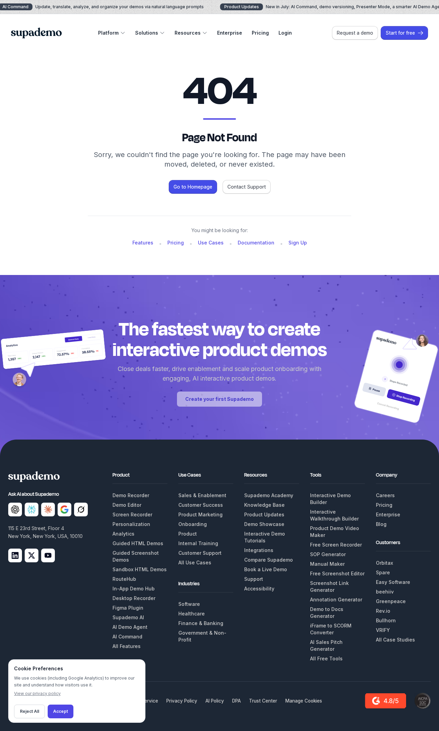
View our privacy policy (37, 693)
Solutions (146, 33)
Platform (108, 33)
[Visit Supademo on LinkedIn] (15, 555)
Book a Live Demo (265, 569)
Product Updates (264, 514)
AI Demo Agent (129, 627)
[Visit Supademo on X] (31, 555)
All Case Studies (395, 640)
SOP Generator (328, 554)
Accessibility (259, 588)
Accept (60, 711)
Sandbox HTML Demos (139, 569)
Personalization (131, 524)
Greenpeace (391, 601)
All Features (126, 646)
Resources (188, 33)
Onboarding (192, 524)
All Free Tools (326, 658)
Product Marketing (200, 514)
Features (142, 242)
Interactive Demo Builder (330, 498)
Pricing (260, 33)
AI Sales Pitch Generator (326, 645)
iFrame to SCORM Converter (331, 629)
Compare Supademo (268, 560)
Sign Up (297, 242)
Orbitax (384, 563)
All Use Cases (194, 562)
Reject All (29, 711)
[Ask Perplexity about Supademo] (31, 509)
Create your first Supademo (219, 399)
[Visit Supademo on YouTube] (48, 555)
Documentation (256, 242)
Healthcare (191, 613)
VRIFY (383, 630)
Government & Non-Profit (202, 636)
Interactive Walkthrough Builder (334, 515)
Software (189, 604)
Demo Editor (126, 505)
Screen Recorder (132, 514)
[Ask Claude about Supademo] (48, 509)
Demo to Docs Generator (326, 612)
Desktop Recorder (133, 598)
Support (253, 579)
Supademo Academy (268, 495)
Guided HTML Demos (137, 543)
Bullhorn (386, 620)
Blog (381, 524)
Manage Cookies (303, 701)
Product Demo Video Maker (334, 531)
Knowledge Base (264, 505)
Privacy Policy (181, 701)
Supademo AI (128, 617)
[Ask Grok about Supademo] (81, 509)
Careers (385, 495)
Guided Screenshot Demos (135, 556)
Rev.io (383, 611)
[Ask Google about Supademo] (64, 509)
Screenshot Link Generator (329, 586)
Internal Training (198, 543)
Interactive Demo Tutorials (264, 537)
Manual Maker (327, 564)
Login (285, 33)
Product (187, 534)
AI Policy (214, 701)
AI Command (127, 636)
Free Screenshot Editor (337, 573)
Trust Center (263, 701)
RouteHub (124, 579)
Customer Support (200, 553)
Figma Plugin (127, 608)
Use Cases (211, 242)
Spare (383, 572)
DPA (236, 701)
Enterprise (229, 33)
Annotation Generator (336, 599)
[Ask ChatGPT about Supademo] (15, 509)
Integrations (258, 550)
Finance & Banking (200, 623)
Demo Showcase (264, 524)
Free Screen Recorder (336, 545)
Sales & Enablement (202, 495)
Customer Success (200, 505)
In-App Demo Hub (133, 588)
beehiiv (385, 592)
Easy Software (393, 582)
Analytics (123, 534)
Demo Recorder (130, 495)
